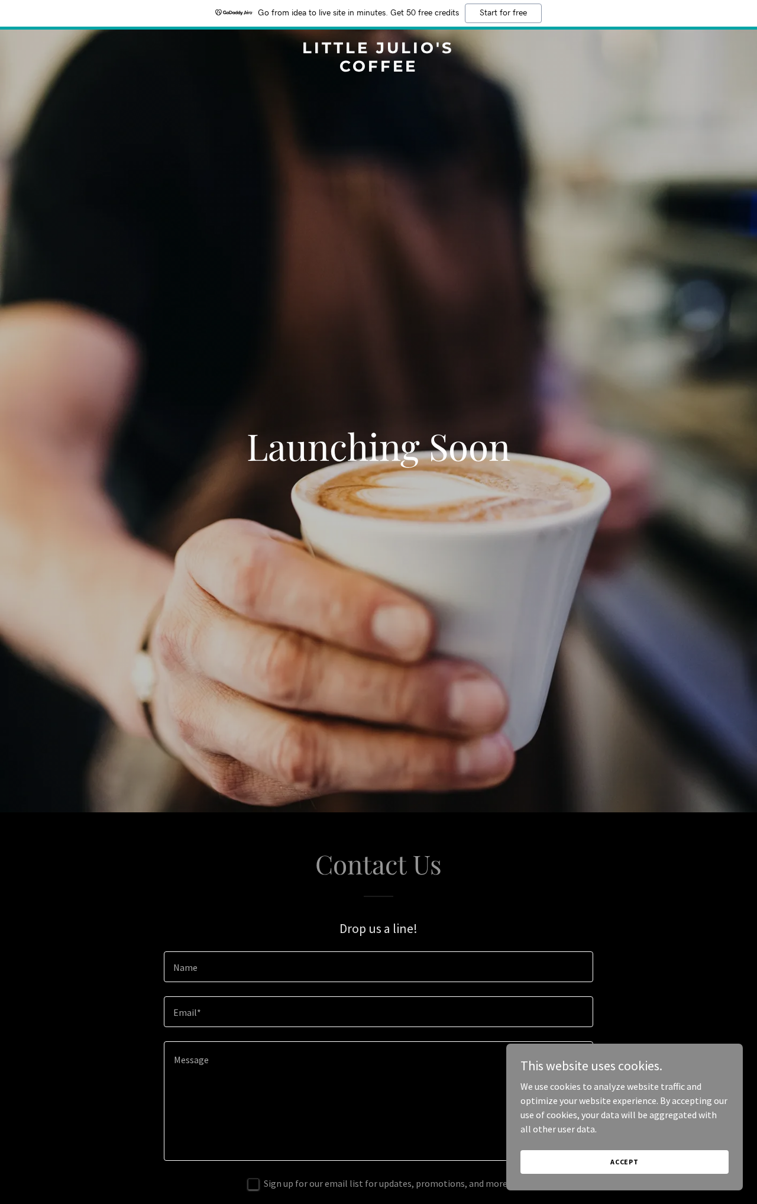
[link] (379, 68)
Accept (624, 1161)
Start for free (503, 13)
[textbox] (378, 966)
